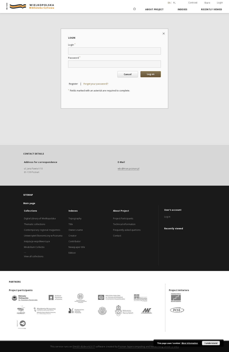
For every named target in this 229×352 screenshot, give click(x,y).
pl (174, 3)
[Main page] (134, 9)
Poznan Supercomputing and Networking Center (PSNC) (148, 346)
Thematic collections (34, 224)
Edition (72, 252)
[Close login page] (164, 33)
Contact (117, 235)
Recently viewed (211, 9)
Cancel (127, 74)
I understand (211, 343)
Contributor (75, 241)
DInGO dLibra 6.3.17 (84, 346)
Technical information (124, 224)
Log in (167, 216)
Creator (73, 235)
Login (220, 2)
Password (74, 57)
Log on (150, 74)
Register (73, 83)
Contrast (193, 2)
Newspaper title (77, 247)
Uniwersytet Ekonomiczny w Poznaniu (43, 235)
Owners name (76, 229)
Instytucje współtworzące (37, 241)
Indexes (182, 9)
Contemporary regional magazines (42, 229)
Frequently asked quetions (126, 229)
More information (190, 343)
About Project (154, 9)
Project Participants (123, 218)
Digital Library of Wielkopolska (40, 218)
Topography (75, 218)
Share (207, 2)
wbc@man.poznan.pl (128, 168)
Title (71, 224)
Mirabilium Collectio (34, 247)
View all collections (33, 256)
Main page (29, 203)
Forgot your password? (96, 83)
